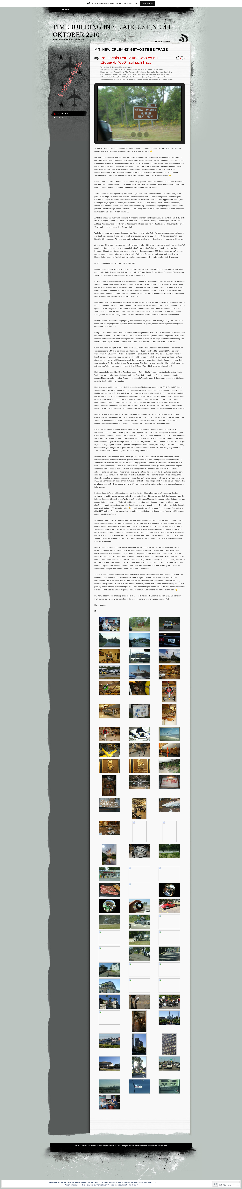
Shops (116, 79)
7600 (120, 69)
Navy (158, 74)
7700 (124, 69)
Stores (139, 79)
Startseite (65, 9)
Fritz (126, 72)
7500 (115, 69)
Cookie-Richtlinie (132, 1185)
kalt (110, 74)
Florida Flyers (119, 72)
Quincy (144, 77)
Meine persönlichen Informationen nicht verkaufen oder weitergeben (144, 1146)
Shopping (167, 77)
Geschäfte (167, 72)
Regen (150, 77)
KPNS (134, 74)
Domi (161, 69)
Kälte (115, 74)
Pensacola (137, 77)
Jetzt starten (147, 3)
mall (143, 74)
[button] (133, 134)
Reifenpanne (158, 77)
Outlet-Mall (122, 77)
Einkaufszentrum (106, 72)
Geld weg (159, 72)
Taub (160, 79)
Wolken (170, 79)
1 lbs (111, 69)
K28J (102, 74)
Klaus (129, 74)
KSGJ (139, 74)
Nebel (163, 74)
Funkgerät (142, 72)
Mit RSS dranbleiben (162, 42)
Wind (165, 79)
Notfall (109, 77)
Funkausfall (133, 72)
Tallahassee (153, 79)
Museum (152, 74)
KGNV (119, 74)
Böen (129, 69)
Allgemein (128, 67)
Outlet (115, 77)
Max (147, 74)
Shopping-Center (106, 79)
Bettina (134, 69)
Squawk (122, 79)
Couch (155, 69)
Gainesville (151, 72)
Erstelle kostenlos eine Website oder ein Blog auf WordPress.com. (97, 1146)
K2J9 (107, 74)
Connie (149, 69)
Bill (139, 69)
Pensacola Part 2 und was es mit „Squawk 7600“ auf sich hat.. (129, 60)
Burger (143, 69)
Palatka (129, 77)
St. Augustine (131, 79)
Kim (124, 74)
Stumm (145, 79)
